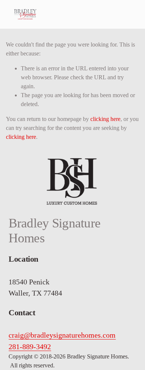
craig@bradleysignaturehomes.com (62, 335)
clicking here (105, 119)
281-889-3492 (30, 346)
